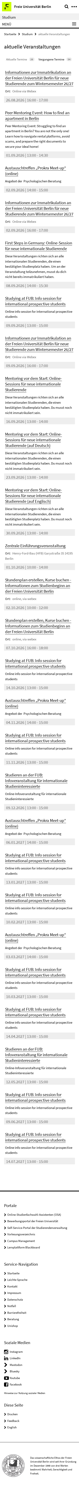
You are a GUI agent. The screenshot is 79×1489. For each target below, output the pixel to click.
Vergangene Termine (54, 59)
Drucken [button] (12, 1414)
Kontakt (12, 1286)
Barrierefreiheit (16, 1313)
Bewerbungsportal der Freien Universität (32, 1221)
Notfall (11, 1306)
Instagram (16, 1352)
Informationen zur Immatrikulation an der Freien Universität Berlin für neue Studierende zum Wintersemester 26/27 (39, 78)
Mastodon (16, 1365)
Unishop (12, 1326)
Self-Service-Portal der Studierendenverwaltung (37, 1228)
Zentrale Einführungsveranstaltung (35, 545)
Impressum (14, 1293)
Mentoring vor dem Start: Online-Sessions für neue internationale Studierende (33, 384)
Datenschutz (15, 1299)
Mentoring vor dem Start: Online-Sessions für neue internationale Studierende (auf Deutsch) (33, 439)
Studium (9, 17)
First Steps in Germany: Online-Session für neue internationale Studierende (38, 245)
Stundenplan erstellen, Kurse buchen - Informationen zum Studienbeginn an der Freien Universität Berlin (38, 585)
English (12, 1427)
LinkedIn (15, 1358)
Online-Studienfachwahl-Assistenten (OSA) (34, 1215)
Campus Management (21, 1241)
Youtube (15, 1378)
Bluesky (14, 1371)
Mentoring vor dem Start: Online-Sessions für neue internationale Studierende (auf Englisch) (33, 495)
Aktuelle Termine (19, 59)
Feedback (13, 1421)
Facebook (16, 1384)
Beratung (13, 1319)
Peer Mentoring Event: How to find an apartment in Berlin (37, 115)
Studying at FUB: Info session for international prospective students (35, 301)
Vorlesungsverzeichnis (21, 1234)
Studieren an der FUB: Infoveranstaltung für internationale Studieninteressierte (36, 780)
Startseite (10, 34)
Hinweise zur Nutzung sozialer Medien (24, 1393)
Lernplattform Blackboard (23, 1247)
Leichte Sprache (17, 1280)
